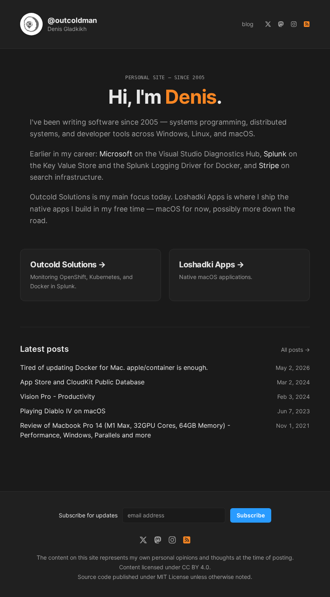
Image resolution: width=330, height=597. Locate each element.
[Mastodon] (281, 24)
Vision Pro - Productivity (57, 396)
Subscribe (251, 515)
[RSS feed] (306, 24)
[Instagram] (294, 24)
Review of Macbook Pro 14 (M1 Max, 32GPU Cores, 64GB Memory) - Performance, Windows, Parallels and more (125, 430)
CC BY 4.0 (195, 567)
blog (248, 24)
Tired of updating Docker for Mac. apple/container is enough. (114, 367)
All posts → (295, 349)
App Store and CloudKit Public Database (82, 382)
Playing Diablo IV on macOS (62, 411)
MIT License (173, 576)
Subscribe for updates (88, 515)
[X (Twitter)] (268, 24)
